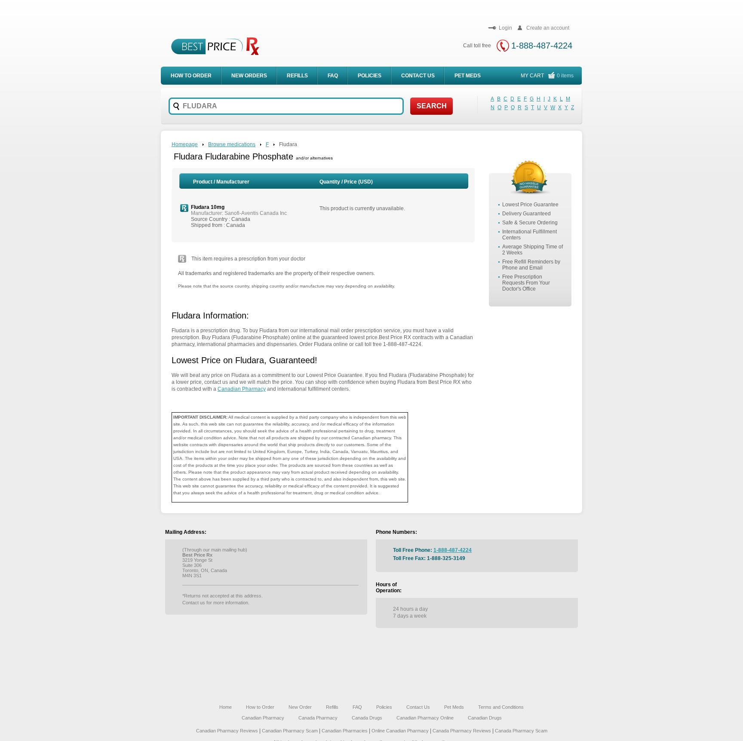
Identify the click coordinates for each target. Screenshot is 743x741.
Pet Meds (454, 707)
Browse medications (231, 144)
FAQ (333, 76)
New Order (300, 707)
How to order (191, 76)
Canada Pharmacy (318, 717)
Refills (297, 76)
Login (505, 28)
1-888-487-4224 (541, 45)
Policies (369, 76)
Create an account (547, 28)
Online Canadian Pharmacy (400, 730)
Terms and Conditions (501, 707)
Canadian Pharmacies (345, 730)
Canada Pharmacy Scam (521, 730)
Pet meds (467, 76)
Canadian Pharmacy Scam (290, 730)
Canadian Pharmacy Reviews (227, 730)
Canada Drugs (367, 717)
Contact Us (418, 76)
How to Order (260, 707)
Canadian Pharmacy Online (425, 717)
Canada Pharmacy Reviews (462, 730)
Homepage (185, 144)
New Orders (249, 76)
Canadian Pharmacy (242, 389)
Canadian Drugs (485, 717)
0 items (565, 76)
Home (225, 707)
